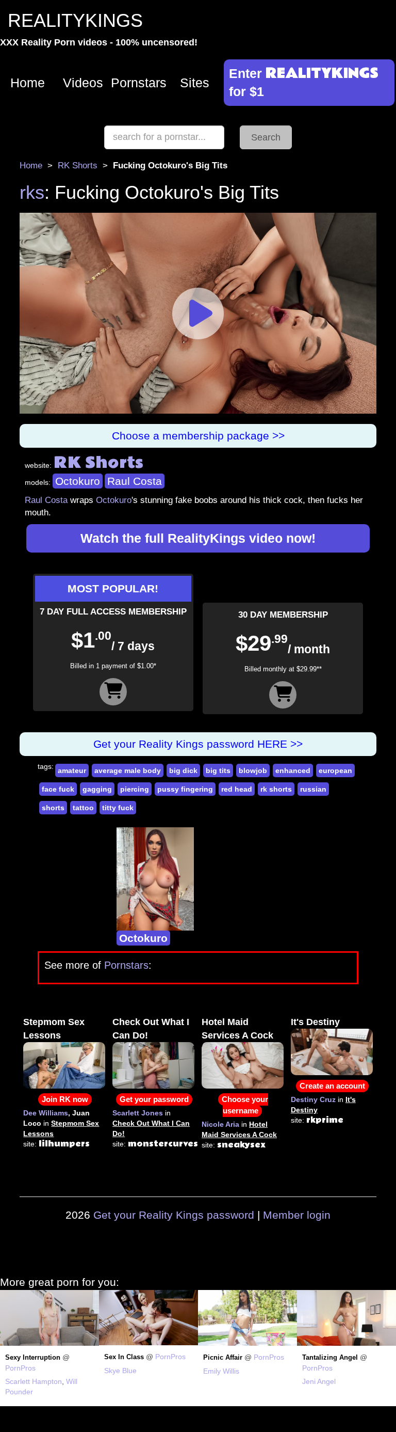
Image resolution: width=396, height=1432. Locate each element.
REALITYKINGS (75, 20)
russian (313, 789)
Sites (194, 82)
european (335, 770)
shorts (53, 808)
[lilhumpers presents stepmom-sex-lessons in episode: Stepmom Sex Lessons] (64, 1065)
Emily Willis (221, 1371)
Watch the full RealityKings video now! (198, 538)
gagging (97, 789)
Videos (83, 82)
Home (27, 82)
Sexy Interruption (32, 1357)
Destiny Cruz (313, 1099)
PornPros (20, 1368)
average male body (127, 770)
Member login (297, 1215)
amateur (72, 770)
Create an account (332, 1085)
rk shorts (276, 789)
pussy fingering (185, 789)
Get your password (154, 1099)
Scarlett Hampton (33, 1381)
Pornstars (139, 82)
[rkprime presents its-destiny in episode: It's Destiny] (332, 1051)
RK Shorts (77, 165)
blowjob (253, 770)
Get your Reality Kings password (173, 1215)
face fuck (58, 789)
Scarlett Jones (137, 1113)
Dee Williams (45, 1113)
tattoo (83, 808)
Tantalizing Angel (330, 1357)
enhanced (292, 770)
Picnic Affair (222, 1357)
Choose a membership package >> (198, 436)
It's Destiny (315, 1022)
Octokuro (77, 481)
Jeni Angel (319, 1381)
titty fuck (118, 808)
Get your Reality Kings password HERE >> (198, 744)
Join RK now (65, 1099)
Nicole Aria (220, 1124)
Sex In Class (124, 1357)
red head (236, 789)
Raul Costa (134, 481)
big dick (183, 770)
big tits (218, 770)
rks (32, 192)
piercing (134, 789)
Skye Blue (120, 1370)
